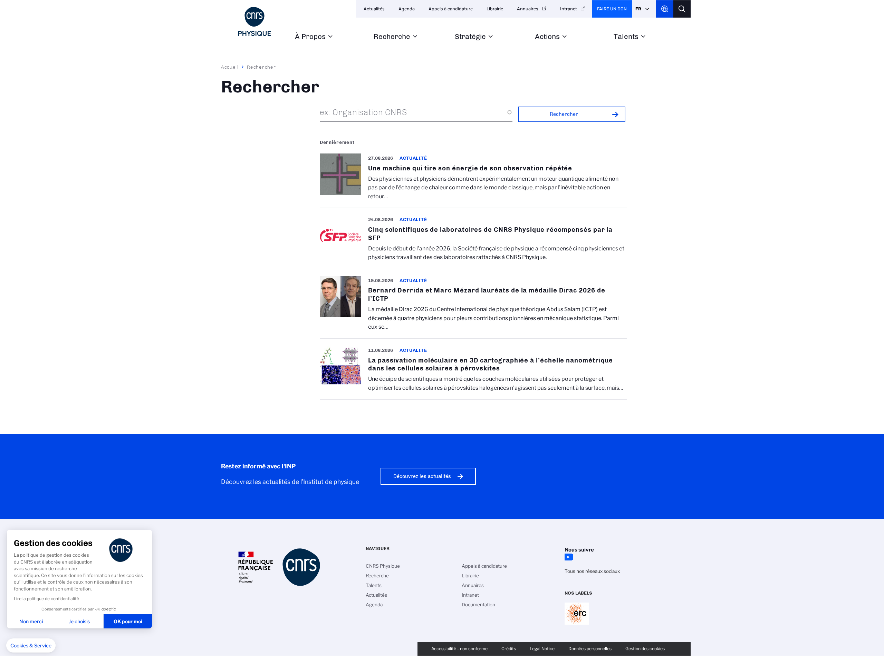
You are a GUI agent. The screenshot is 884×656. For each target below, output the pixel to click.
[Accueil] (254, 21)
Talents (626, 36)
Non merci (31, 621)
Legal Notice (542, 648)
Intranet (568, 8)
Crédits (508, 648)
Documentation (478, 604)
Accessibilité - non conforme (459, 648)
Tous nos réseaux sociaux (592, 571)
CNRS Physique (383, 566)
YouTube (568, 557)
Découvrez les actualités (422, 476)
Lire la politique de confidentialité (46, 598)
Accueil (230, 67)
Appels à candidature (451, 8)
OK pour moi (128, 621)
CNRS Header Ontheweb (664, 9)
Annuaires (527, 8)
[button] (31, 645)
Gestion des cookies (645, 648)
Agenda (406, 8)
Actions (547, 36)
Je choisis (79, 621)
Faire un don (612, 8)
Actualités (374, 8)
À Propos (310, 36)
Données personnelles (590, 648)
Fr (638, 8)
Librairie (495, 8)
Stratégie (470, 36)
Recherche (392, 36)
